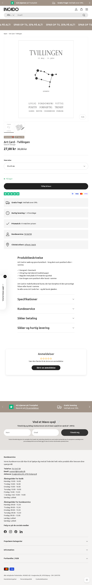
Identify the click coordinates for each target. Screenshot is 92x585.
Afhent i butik (30, 245)
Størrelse (7, 160)
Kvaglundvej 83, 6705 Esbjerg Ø (24, 474)
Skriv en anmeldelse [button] (46, 368)
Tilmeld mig (74, 432)
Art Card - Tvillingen (15, 33)
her (37, 289)
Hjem (5, 33)
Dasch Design (10, 144)
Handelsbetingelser (10, 579)
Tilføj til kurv (46, 186)
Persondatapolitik (26, 579)
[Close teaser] (5, 276)
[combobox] (46, 15)
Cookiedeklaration (42, 579)
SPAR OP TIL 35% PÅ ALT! (27, 24)
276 (32, 408)
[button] (81, 9)
